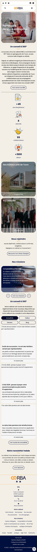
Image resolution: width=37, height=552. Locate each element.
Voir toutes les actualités (18, 442)
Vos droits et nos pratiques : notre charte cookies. (14, 544)
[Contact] (8, 3)
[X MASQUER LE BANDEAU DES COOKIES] (35, 524)
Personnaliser (30, 549)
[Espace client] (3, 3)
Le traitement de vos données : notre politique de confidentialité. (18, 545)
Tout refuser (18, 549)
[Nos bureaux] (5, 3)
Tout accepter (6, 549)
